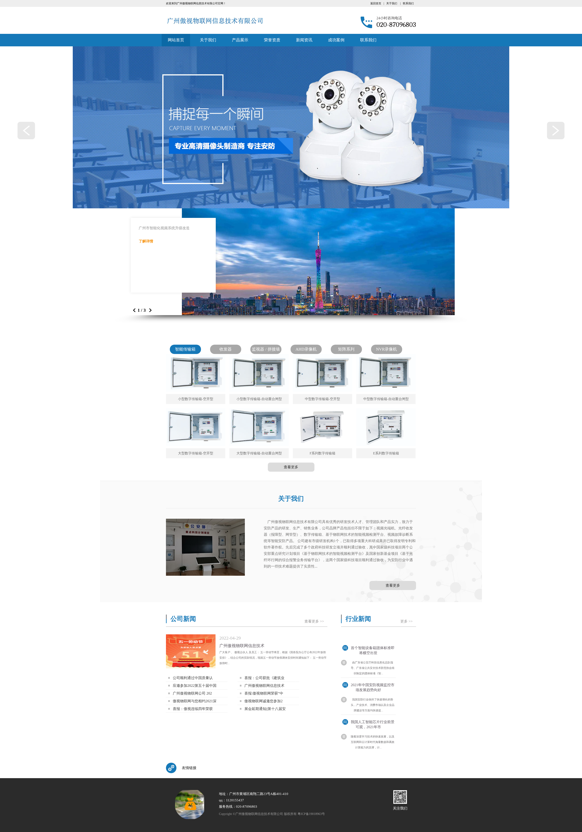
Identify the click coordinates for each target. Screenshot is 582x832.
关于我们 (391, 3)
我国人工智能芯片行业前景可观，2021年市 (368, 724)
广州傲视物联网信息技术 (241, 645)
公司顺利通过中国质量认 (193, 678)
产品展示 (240, 40)
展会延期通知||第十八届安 (265, 709)
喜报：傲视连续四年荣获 (193, 709)
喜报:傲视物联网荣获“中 (263, 693)
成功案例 (336, 40)
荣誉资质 (272, 40)
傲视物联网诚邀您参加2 (263, 701)
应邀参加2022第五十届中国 (194, 686)
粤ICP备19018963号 (311, 814)
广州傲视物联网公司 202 (192, 693)
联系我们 (408, 3)
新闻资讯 (304, 40)
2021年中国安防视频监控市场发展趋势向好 (368, 687)
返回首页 (375, 3)
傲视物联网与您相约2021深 (194, 701)
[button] (149, 310)
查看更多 (291, 467)
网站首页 (176, 40)
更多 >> (406, 621)
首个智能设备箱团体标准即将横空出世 (368, 650)
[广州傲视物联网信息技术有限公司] (214, 20)
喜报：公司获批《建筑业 (264, 678)
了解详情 (146, 241)
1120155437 (235, 800)
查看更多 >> (314, 621)
